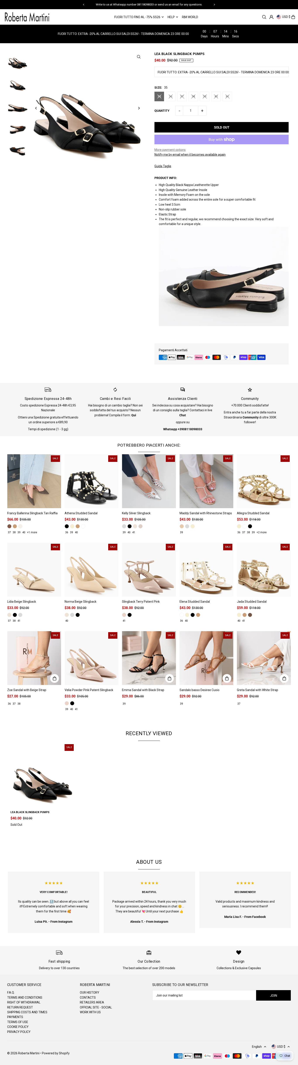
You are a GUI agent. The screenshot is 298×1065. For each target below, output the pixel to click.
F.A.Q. (11, 992)
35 (159, 96)
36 (170, 96)
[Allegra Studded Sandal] (264, 481)
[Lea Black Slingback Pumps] (42, 775)
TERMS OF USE (17, 1022)
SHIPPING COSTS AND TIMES (27, 1012)
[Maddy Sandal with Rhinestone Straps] (206, 481)
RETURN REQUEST (20, 1007)
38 (193, 96)
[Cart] (293, 17)
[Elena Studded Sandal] (206, 570)
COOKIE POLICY (18, 1027)
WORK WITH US (90, 1012)
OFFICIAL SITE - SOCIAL (96, 1007)
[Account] (271, 17)
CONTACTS (88, 997)
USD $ (286, 17)
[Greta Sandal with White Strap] (264, 658)
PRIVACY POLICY (19, 1032)
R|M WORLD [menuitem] (190, 17)
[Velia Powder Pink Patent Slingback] (91, 658)
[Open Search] (264, 17)
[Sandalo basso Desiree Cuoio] (206, 658)
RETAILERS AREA (92, 1002)
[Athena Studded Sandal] (91, 481)
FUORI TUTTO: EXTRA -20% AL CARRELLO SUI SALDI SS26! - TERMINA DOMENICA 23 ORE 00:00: (223, 72)
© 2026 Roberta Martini (23, 1053)
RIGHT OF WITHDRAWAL (23, 1002)
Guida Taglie (162, 166)
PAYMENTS (15, 1017)
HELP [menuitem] (171, 17)
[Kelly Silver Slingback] (149, 481)
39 (204, 96)
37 (181, 96)
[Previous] (84, 4)
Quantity (162, 110)
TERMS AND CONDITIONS (24, 997)
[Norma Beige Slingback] (91, 570)
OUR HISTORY (89, 992)
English (257, 1046)
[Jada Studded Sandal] (264, 570)
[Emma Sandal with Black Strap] (149, 658)
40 (216, 96)
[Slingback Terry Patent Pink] (149, 570)
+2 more (262, 532)
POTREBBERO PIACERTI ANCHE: (148, 445)
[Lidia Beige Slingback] (34, 570)
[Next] (214, 4)
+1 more (32, 532)
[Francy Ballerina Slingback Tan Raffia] (34, 481)
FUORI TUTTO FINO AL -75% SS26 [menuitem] (137, 17)
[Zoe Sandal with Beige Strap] (34, 658)
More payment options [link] (170, 149)
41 (227, 96)
